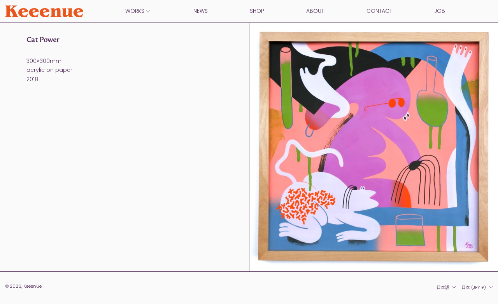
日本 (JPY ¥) (474, 287)
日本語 (444, 287)
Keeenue (32, 286)
